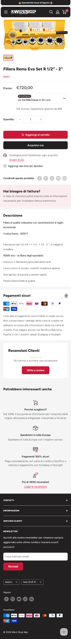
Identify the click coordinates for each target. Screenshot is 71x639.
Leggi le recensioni (35, 486)
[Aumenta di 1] (41, 119)
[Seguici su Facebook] (6, 599)
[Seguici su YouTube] (19, 599)
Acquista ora (35, 145)
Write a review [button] (35, 370)
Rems (6, 76)
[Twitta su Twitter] (52, 178)
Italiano (8, 582)
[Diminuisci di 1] (20, 119)
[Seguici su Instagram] (12, 599)
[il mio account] (57, 12)
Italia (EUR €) (29, 582)
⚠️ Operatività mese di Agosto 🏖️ (35, 2)
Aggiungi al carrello (37, 134)
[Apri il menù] (5, 12)
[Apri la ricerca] (51, 12)
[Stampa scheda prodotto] (64, 178)
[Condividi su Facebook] (39, 178)
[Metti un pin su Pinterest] (45, 178)
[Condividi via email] (58, 178)
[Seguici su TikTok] (25, 599)
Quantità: (8, 119)
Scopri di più (16, 159)
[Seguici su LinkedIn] (31, 599)
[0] (64, 12)
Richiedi (13, 566)
